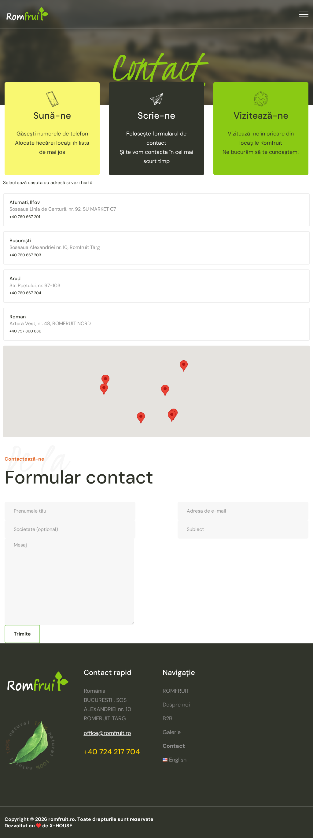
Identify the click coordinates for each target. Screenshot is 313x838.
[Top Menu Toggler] (304, 14)
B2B (167, 718)
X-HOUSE (61, 825)
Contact (174, 746)
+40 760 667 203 (25, 255)
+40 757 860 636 (25, 331)
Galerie (172, 732)
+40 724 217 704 (112, 751)
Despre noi (176, 704)
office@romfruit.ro (107, 733)
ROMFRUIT (176, 691)
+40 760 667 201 (24, 216)
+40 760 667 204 (25, 292)
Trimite (22, 634)
